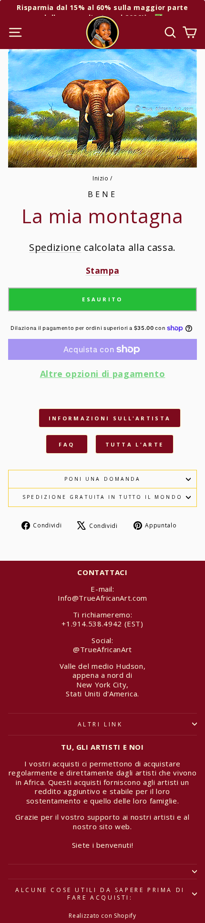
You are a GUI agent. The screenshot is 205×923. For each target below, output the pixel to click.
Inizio (100, 178)
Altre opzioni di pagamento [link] (102, 373)
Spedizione (55, 247)
